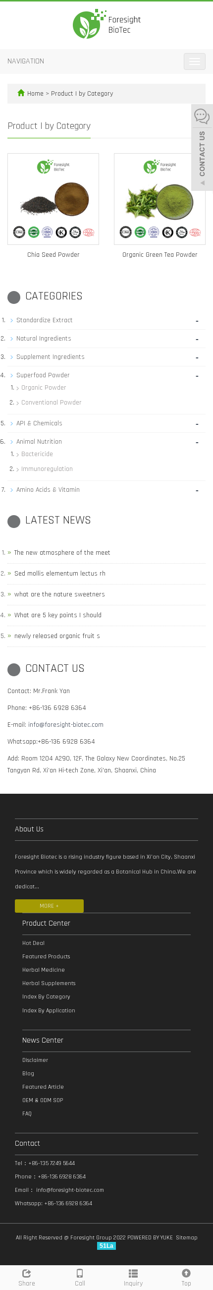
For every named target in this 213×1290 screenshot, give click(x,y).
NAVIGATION (25, 61)
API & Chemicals (39, 423)
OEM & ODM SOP (42, 1100)
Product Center (46, 923)
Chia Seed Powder (53, 254)
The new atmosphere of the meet (62, 552)
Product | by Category (82, 93)
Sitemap (187, 1237)
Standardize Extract (44, 320)
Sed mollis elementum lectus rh (60, 573)
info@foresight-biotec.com (66, 724)
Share (26, 1283)
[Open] (202, 148)
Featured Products (46, 956)
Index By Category (46, 996)
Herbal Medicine (43, 970)
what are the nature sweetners (59, 594)
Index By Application (48, 1010)
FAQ (27, 1113)
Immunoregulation (47, 469)
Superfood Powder (43, 375)
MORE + (49, 906)
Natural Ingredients (43, 338)
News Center (42, 1040)
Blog (28, 1073)
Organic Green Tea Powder (160, 254)
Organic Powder (43, 387)
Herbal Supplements (48, 983)
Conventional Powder (51, 402)
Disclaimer (35, 1060)
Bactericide (37, 454)
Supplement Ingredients (50, 356)
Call (80, 1283)
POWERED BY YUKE (150, 1237)
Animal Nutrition (39, 441)
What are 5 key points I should (58, 615)
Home (35, 93)
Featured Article (43, 1087)
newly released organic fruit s (57, 636)
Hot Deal (33, 943)
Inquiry (133, 1283)
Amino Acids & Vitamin (48, 489)
